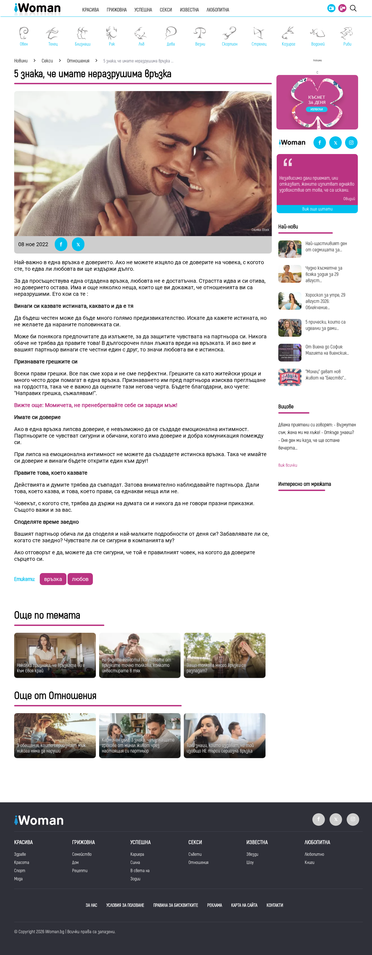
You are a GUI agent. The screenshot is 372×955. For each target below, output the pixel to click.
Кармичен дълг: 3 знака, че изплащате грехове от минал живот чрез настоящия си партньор (138, 745)
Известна (189, 10)
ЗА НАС (91, 905)
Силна (135, 862)
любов (80, 579)
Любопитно (314, 854)
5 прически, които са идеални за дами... (326, 325)
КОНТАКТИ (275, 905)
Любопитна (218, 10)
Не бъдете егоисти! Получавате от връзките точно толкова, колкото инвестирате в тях (136, 665)
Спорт (19, 870)
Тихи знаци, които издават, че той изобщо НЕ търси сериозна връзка (220, 748)
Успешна (143, 10)
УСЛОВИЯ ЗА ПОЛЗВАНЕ (125, 905)
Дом (75, 862)
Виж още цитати (317, 209)
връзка (53, 579)
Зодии (135, 879)
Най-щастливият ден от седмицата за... (326, 246)
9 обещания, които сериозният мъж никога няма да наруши (51, 748)
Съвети (195, 854)
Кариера (137, 854)
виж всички (287, 465)
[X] (335, 143)
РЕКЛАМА (214, 905)
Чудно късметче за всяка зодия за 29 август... (324, 274)
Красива (90, 10)
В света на (140, 870)
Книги (309, 862)
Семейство (82, 854)
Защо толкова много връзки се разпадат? (216, 668)
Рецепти (79, 870)
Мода (18, 879)
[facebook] (320, 143)
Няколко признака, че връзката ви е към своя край (51, 668)
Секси (166, 10)
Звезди (252, 854)
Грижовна (117, 10)
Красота (21, 862)
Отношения (198, 862)
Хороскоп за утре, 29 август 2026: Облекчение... (325, 301)
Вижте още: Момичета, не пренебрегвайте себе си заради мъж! (95, 405)
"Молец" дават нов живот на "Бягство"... (326, 375)
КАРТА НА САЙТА (244, 905)
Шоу (250, 862)
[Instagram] (351, 143)
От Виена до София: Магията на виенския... (327, 350)
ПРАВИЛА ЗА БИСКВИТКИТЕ (175, 905)
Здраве (20, 854)
